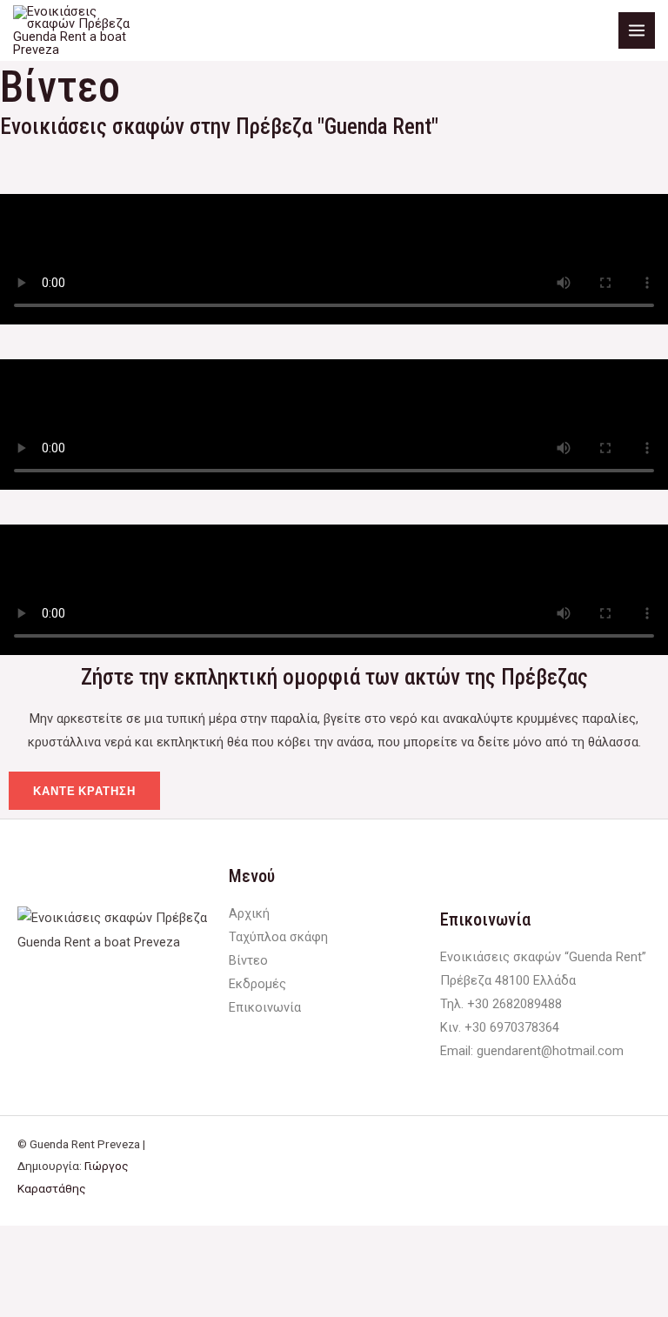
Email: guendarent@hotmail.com (532, 1051)
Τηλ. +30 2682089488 (501, 1004)
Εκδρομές (257, 984)
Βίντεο (248, 960)
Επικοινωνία (265, 1007)
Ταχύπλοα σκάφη (278, 937)
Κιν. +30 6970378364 (499, 1027)
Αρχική (249, 913)
